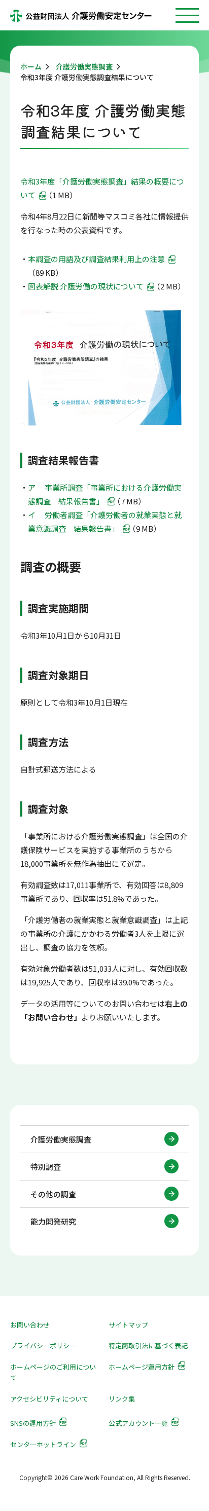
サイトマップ (128, 1325)
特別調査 (45, 1166)
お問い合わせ (30, 1325)
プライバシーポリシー (43, 1345)
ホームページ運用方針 (142, 1367)
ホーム (31, 66)
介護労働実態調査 (60, 1139)
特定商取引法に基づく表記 (148, 1345)
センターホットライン (43, 1444)
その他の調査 (53, 1194)
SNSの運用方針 (33, 1423)
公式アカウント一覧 (138, 1423)
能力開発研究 (53, 1221)
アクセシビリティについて (49, 1399)
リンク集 (122, 1399)
